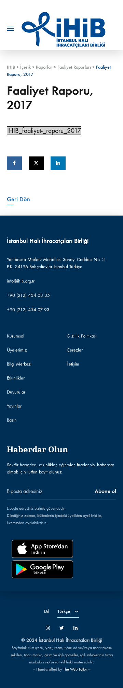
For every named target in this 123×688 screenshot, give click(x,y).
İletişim (73, 364)
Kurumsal (15, 336)
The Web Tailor (75, 669)
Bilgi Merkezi (19, 364)
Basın (12, 420)
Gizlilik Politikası (82, 336)
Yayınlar (14, 406)
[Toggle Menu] (10, 28)
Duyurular (16, 392)
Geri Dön (18, 199)
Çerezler (75, 350)
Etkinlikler (16, 378)
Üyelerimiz (17, 350)
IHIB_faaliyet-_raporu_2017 (44, 131)
